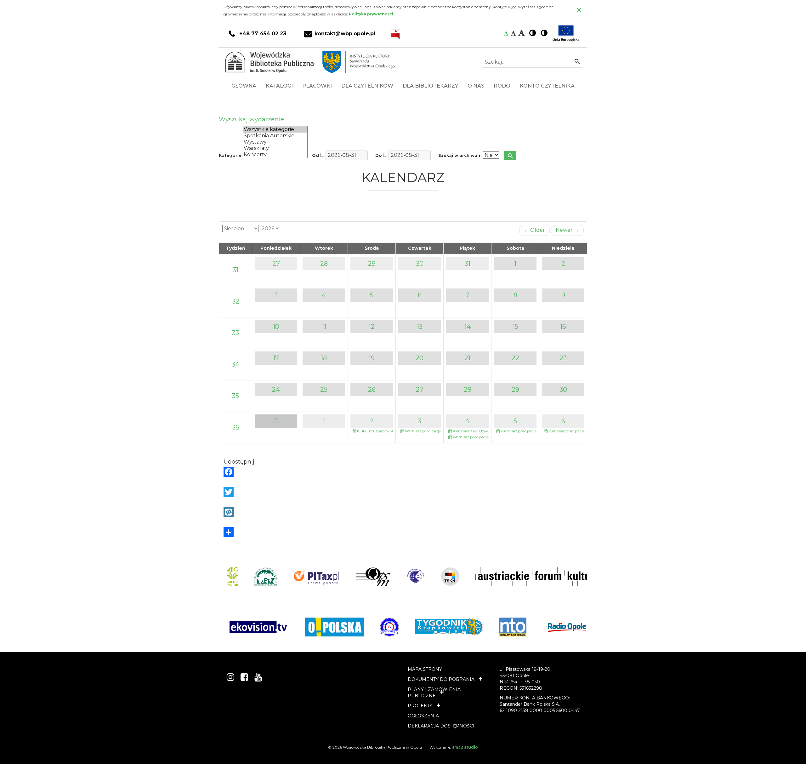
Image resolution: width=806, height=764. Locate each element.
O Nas (476, 86)
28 (324, 263)
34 (235, 364)
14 (467, 326)
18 (324, 358)
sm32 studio (465, 747)
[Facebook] (403, 472)
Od (315, 155)
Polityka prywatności (371, 14)
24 (276, 389)
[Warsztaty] (275, 148)
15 (515, 326)
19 (372, 358)
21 (467, 358)
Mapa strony (425, 669)
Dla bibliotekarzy (430, 86)
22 (515, 358)
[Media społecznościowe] (403, 532)
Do (378, 155)
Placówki (317, 86)
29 (372, 263)
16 (563, 326)
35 (235, 396)
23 (563, 358)
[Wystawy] (275, 142)
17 (276, 358)
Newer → (567, 230)
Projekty (420, 706)
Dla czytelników (367, 86)
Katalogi (279, 86)
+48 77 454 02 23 (262, 33)
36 (235, 427)
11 (324, 326)
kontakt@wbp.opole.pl (345, 33)
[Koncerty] (275, 154)
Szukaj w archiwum (460, 155)
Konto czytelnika (547, 86)
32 (235, 301)
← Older (534, 230)
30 (419, 263)
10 (276, 326)
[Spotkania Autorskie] (275, 136)
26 (372, 389)
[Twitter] (403, 492)
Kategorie (230, 155)
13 (420, 326)
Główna (243, 86)
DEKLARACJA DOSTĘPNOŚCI (441, 726)
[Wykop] (403, 512)
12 (372, 326)
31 (235, 270)
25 (323, 389)
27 (276, 263)
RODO (502, 86)
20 (419, 358)
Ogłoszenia (423, 716)
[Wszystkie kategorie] (275, 129)
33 (235, 333)
